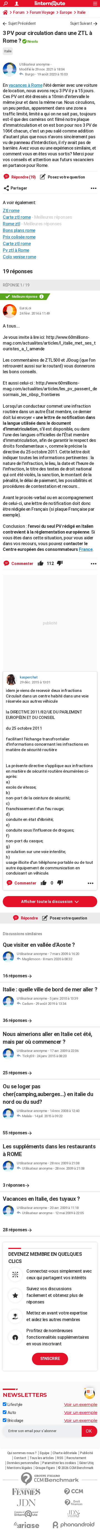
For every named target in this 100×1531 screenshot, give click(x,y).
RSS (60, 1458)
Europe (66, 12)
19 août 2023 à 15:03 (52, 74)
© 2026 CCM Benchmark (75, 1468)
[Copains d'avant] (26, 1513)
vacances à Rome (25, 85)
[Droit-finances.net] (73, 1502)
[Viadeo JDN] (73, 1513)
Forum (18, 12)
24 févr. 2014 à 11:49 (34, 313)
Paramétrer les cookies (59, 1463)
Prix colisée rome (19, 237)
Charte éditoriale (64, 1453)
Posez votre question (66, 177)
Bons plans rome (19, 230)
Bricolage (14, 1420)
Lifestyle (14, 1404)
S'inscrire (50, 1358)
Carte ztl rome (17, 243)
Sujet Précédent (22, 23)
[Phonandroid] (73, 1524)
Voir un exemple (81, 1404)
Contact (20, 1458)
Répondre (29, 918)
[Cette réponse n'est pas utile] (59, 563)
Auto (11, 1412)
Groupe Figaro (45, 1468)
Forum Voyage (42, 12)
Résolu (32, 41)
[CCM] (73, 1491)
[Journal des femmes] (26, 1491)
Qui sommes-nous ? (22, 1453)
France (85, 549)
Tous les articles (41, 1458)
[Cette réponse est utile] (40, 563)
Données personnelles (23, 1463)
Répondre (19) (23, 177)
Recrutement (76, 1458)
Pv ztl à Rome (16, 250)
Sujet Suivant (81, 23)
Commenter (22, 563)
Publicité (86, 1453)
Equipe (44, 1453)
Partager (19, 188)
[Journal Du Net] (26, 1502)
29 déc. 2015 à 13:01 (35, 682)
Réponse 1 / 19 (16, 285)
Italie (81, 12)
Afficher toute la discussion (47, 901)
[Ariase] (26, 1525)
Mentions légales (19, 1468)
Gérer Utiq (86, 1463)
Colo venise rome (19, 256)
